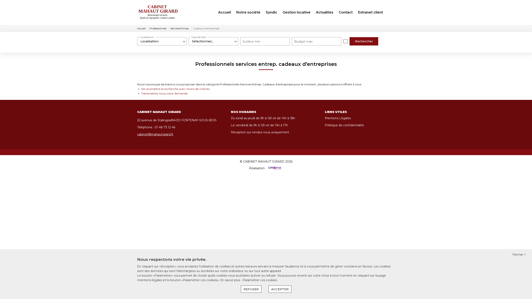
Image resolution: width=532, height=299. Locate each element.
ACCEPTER (280, 289)
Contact (346, 12)
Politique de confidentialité (344, 125)
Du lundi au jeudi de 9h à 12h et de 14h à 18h (263, 118)
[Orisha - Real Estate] (274, 168)
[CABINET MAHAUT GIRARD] (158, 12)
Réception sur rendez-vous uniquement (260, 132)
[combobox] (161, 41)
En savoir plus (230, 280)
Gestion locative (296, 12)
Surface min (251, 41)
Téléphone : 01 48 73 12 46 (156, 127)
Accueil (224, 12)
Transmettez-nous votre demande (164, 93)
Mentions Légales (338, 118)
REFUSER (251, 289)
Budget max (303, 41)
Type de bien (198, 37)
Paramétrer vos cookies (260, 280)
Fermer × (519, 254)
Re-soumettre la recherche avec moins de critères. (175, 89)
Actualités (324, 12)
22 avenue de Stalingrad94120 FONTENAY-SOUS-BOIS (177, 120)
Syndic (271, 12)
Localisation (147, 37)
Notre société (248, 12)
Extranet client (370, 12)
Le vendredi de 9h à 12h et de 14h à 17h (259, 125)
